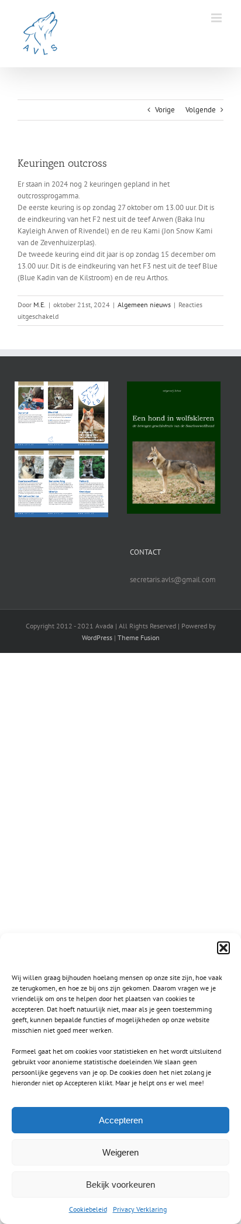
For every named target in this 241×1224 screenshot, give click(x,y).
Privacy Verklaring (140, 1209)
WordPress (97, 637)
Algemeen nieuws (144, 304)
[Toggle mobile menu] (217, 18)
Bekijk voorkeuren (120, 1184)
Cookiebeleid (88, 1209)
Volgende (200, 110)
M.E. (39, 304)
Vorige (165, 110)
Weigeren (120, 1152)
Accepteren (121, 1120)
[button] (223, 948)
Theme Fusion (139, 637)
